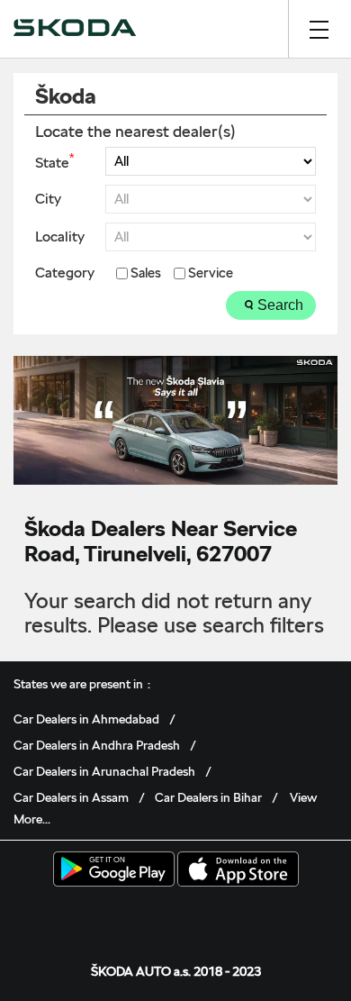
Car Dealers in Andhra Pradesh (97, 745)
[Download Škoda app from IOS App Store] (238, 870)
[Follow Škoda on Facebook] (119, 915)
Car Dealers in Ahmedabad (86, 719)
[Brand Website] (231, 915)
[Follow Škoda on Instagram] (175, 915)
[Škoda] (75, 28)
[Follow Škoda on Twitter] (147, 915)
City (48, 199)
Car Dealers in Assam (71, 797)
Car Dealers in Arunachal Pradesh (104, 771)
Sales (145, 273)
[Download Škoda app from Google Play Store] (114, 870)
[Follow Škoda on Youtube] (203, 915)
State (54, 161)
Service (210, 273)
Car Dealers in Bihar (208, 797)
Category (64, 273)
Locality (60, 237)
